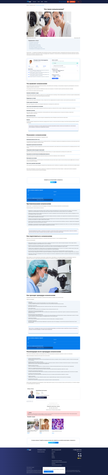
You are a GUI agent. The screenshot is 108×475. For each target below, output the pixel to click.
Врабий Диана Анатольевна (41, 390)
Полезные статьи (32, 5)
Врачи (42, 1)
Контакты (53, 457)
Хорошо (48, 471)
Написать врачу (41, 397)
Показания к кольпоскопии (33, 43)
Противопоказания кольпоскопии (34, 44)
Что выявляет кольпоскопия (34, 42)
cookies (50, 469)
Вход (78, 1)
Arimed (28, 5)
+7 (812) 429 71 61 (77, 449)
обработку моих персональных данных (37, 198)
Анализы (45, 1)
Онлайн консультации (41, 451)
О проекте (34, 1)
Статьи (39, 1)
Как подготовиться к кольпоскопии (35, 46)
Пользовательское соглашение (57, 460)
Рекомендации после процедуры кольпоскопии (37, 48)
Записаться (72, 1)
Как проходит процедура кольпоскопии (35, 47)
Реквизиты (53, 463)
